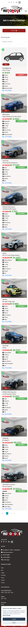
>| (14, 513)
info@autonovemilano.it (7, 552)
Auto (2, 570)
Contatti (3, 580)
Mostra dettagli (6, 615)
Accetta (14, 619)
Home (2, 568)
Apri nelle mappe (5, 559)
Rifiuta (14, 622)
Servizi (2, 577)
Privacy (2, 582)
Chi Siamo (3, 575)
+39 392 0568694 (8, 90)
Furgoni (2, 572)
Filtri (13, 30)
